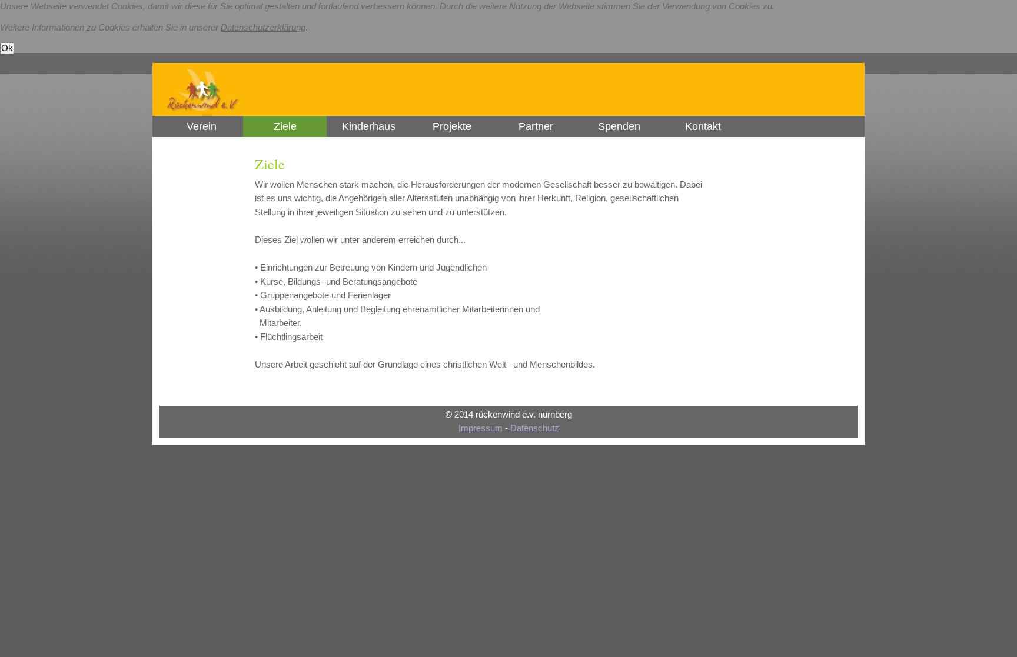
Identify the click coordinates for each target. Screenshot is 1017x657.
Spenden (619, 126)
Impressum (480, 428)
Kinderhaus (369, 126)
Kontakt (703, 126)
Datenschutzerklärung (263, 27)
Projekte (452, 126)
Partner (536, 126)
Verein (202, 126)
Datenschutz (534, 428)
